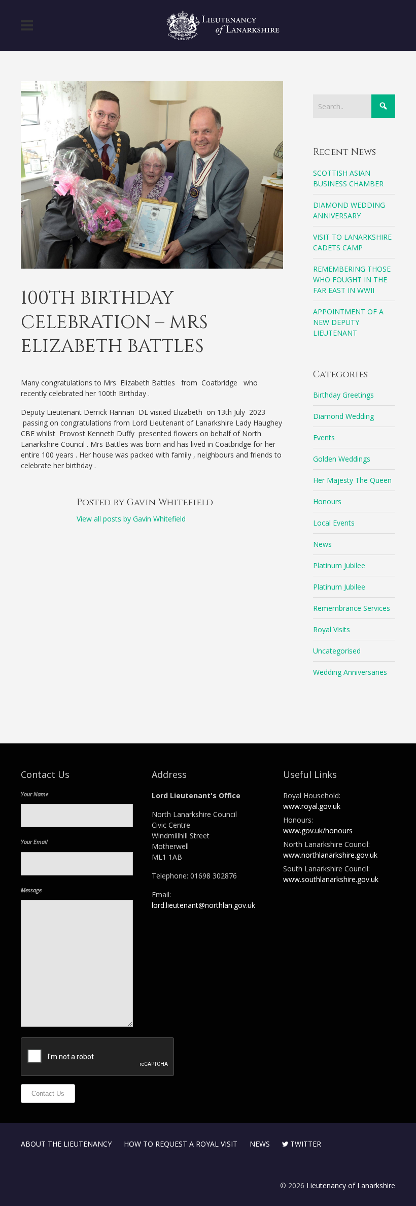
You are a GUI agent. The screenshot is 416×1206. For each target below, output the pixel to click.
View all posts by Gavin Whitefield (131, 519)
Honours (327, 501)
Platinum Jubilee (339, 565)
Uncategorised (337, 651)
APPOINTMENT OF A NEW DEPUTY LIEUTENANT (348, 322)
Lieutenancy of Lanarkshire (350, 1185)
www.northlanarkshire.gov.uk (330, 855)
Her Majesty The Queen (352, 480)
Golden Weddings (341, 459)
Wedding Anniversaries (350, 672)
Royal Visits (331, 629)
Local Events (334, 523)
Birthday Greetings (343, 395)
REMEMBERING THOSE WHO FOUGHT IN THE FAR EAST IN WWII (352, 279)
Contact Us (47, 1093)
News (322, 544)
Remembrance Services (351, 608)
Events (324, 437)
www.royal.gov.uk (311, 806)
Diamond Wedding (343, 416)
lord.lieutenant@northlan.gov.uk (203, 905)
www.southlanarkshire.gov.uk (330, 879)
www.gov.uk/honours (318, 830)
